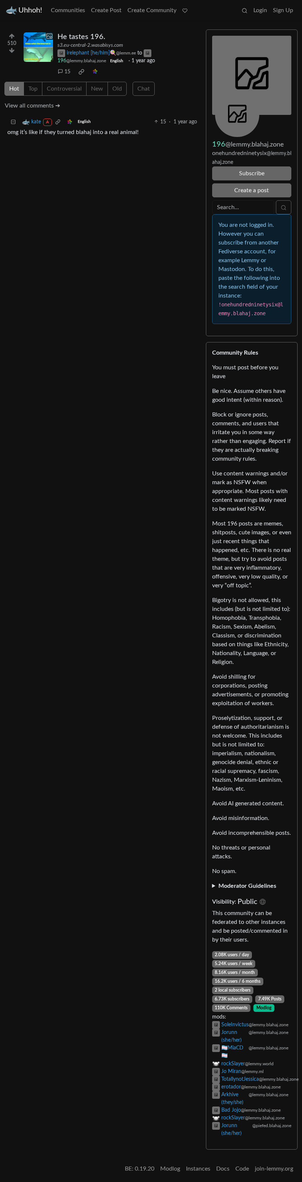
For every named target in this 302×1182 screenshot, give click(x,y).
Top (33, 89)
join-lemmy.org (274, 1169)
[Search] (244, 10)
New (97, 89)
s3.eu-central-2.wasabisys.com (90, 45)
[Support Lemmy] (184, 10)
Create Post (106, 10)
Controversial (64, 89)
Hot (14, 89)
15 (67, 71)
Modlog (263, 1008)
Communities (68, 10)
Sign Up (283, 10)
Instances (198, 1169)
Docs (222, 1169)
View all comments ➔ (32, 106)
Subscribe (251, 173)
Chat (143, 89)
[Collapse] (13, 122)
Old (117, 89)
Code (242, 1169)
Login (260, 10)
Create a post (251, 190)
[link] (81, 72)
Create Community (151, 10)
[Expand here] (38, 47)
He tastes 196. (81, 37)
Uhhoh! (30, 10)
